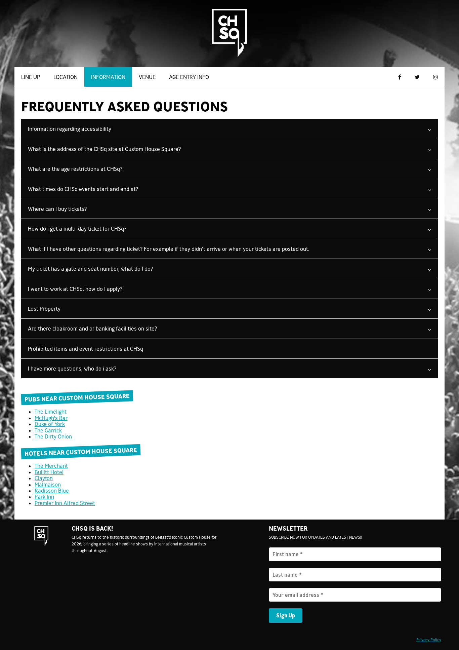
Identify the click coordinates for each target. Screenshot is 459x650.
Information (108, 77)
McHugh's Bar (51, 418)
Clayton (44, 478)
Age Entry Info (189, 77)
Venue (147, 77)
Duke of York (50, 424)
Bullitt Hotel (49, 472)
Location (65, 77)
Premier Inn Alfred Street (65, 503)
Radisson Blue (52, 490)
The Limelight (51, 411)
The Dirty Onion (53, 436)
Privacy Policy (428, 639)
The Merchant (51, 465)
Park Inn (44, 496)
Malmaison (48, 484)
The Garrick (48, 430)
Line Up (30, 77)
